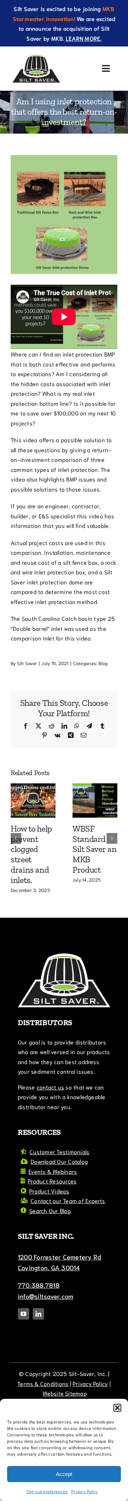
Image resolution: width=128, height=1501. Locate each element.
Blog (103, 663)
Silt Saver (27, 663)
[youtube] (23, 1357)
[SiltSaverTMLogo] (36, 56)
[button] (117, 1407)
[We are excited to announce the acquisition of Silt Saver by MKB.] (50, 787)
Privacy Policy (84, 1491)
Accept (64, 1474)
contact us (50, 1129)
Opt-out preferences (47, 1491)
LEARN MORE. (84, 38)
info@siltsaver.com (45, 1339)
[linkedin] (38, 1357)
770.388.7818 (38, 1328)
